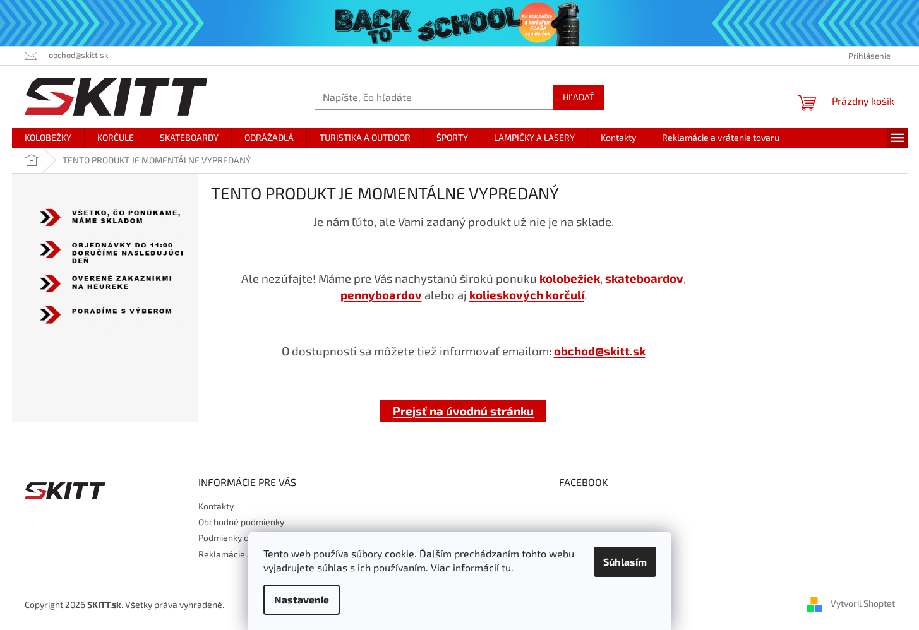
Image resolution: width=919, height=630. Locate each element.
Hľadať (578, 97)
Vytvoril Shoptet (863, 603)
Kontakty (216, 506)
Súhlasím (625, 562)
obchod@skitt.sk (600, 350)
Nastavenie (301, 599)
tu (506, 567)
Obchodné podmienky (241, 521)
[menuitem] (48, 138)
